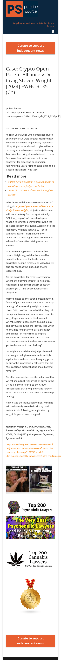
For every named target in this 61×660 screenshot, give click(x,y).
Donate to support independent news (30, 48)
